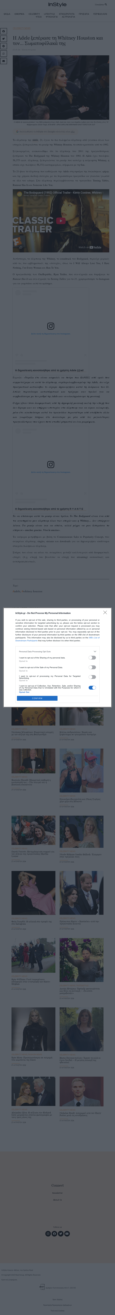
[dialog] (57, 657)
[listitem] (57, 651)
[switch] (92, 658)
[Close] (106, 613)
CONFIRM (37, 698)
